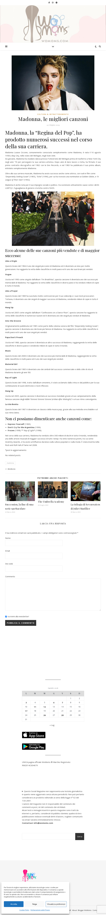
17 (26, 711)
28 (62, 715)
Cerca (79, 836)
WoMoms (12, 469)
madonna (10, 463)
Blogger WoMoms (85, 910)
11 (35, 706)
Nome (8, 538)
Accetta (13, 904)
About (74, 910)
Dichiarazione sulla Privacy (40, 910)
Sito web (9, 563)
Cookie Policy (24, 910)
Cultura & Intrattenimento (53, 114)
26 (44, 715)
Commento (10, 576)
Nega (34, 904)
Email (7, 550)
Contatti (96, 910)
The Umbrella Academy (51, 501)
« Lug (52, 725)
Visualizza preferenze (56, 904)
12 (44, 706)
